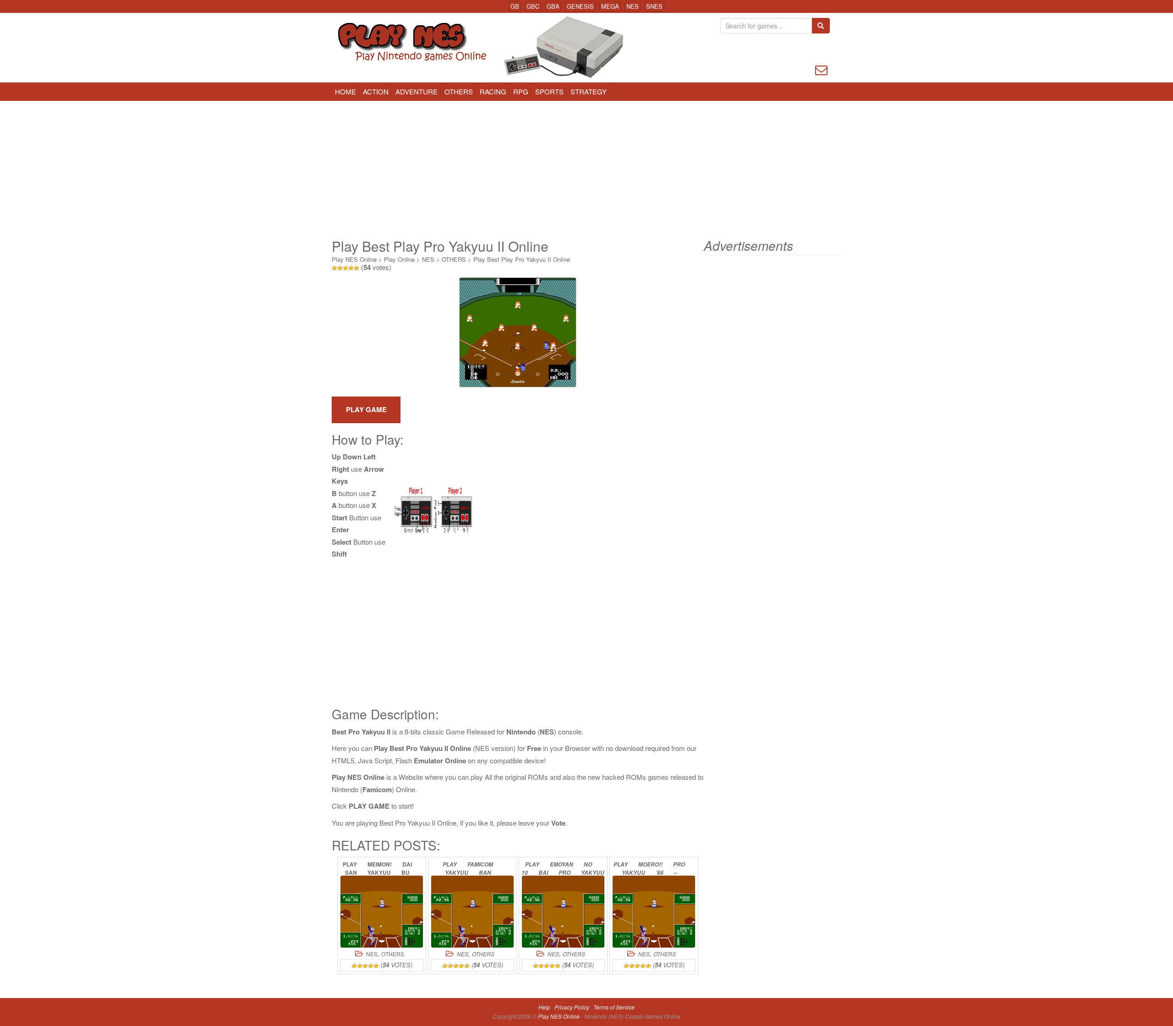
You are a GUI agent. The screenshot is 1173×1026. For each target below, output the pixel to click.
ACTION (376, 91)
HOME (345, 91)
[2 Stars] (340, 268)
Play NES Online (354, 259)
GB (514, 6)
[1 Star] (334, 268)
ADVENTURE (416, 91)
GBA (553, 6)
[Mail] (821, 69)
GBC (532, 6)
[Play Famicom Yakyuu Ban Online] (472, 912)
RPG (520, 91)
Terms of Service (614, 1007)
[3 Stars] (345, 268)
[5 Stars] (356, 268)
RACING (493, 91)
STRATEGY (588, 91)
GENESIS (580, 6)
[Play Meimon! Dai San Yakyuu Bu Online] (381, 912)
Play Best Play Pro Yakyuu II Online (521, 259)
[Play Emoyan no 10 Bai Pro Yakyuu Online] (563, 912)
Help (544, 1007)
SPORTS (549, 91)
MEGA (610, 6)
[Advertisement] (586, 169)
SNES (654, 6)
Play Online (399, 259)
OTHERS (458, 91)
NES (632, 6)
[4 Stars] (351, 268)
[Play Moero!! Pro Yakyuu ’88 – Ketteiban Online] (654, 912)
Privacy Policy (571, 1007)
